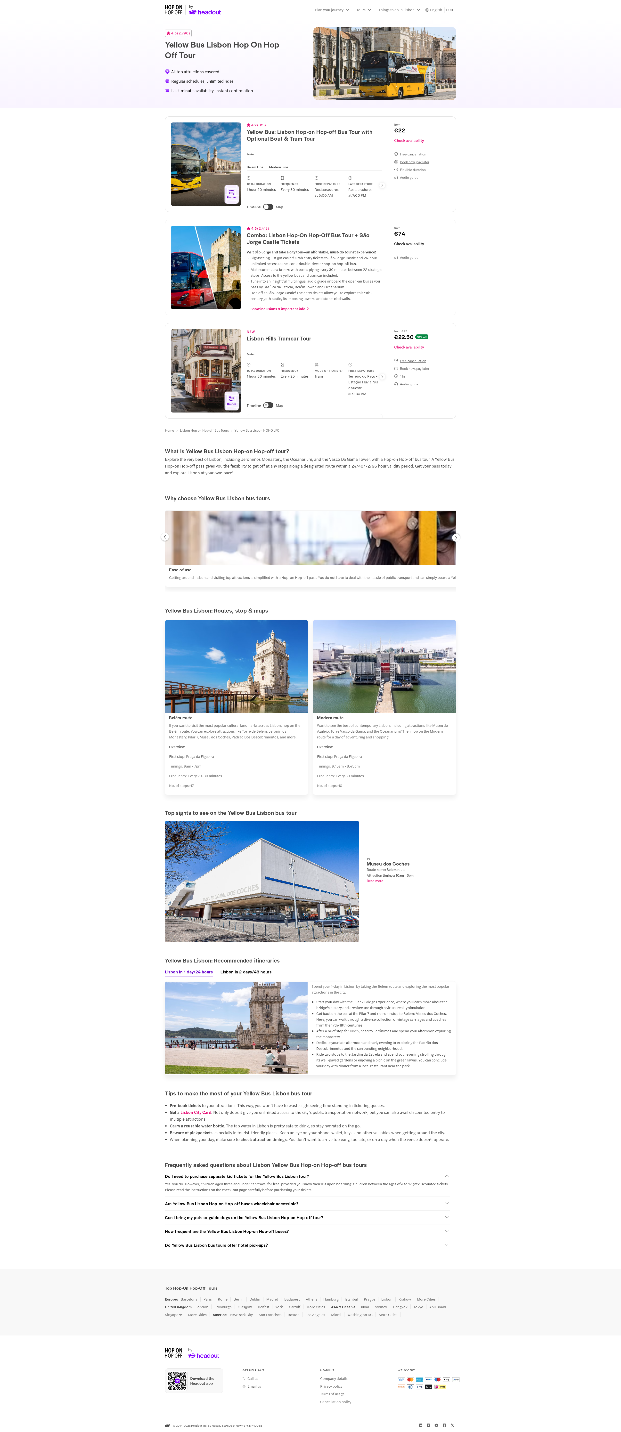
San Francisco (270, 1314)
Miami (336, 1314)
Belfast (263, 1306)
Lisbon (386, 1299)
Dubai (364, 1306)
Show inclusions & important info (278, 308)
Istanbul (351, 1299)
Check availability (409, 140)
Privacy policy (331, 1386)
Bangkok (400, 1306)
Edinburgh (223, 1306)
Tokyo (418, 1306)
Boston (294, 1314)
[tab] (255, 166)
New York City (241, 1314)
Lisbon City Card (195, 1112)
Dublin (255, 1299)
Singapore (173, 1314)
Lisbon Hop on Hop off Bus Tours (204, 430)
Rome (223, 1299)
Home (169, 430)
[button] (332, 10)
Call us (252, 1378)
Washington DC (360, 1314)
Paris (208, 1299)
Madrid (272, 1299)
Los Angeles (315, 1314)
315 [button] (261, 124)
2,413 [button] (263, 228)
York (279, 1306)
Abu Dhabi (437, 1306)
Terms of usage (332, 1394)
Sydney (381, 1306)
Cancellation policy (335, 1401)
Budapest (292, 1299)
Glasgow (245, 1306)
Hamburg (331, 1299)
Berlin (239, 1299)
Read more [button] (375, 880)
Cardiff (294, 1306)
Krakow (405, 1299)
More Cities (426, 1299)
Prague (369, 1299)
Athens (311, 1299)
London (202, 1306)
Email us (254, 1386)
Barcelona (189, 1299)
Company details (334, 1378)
